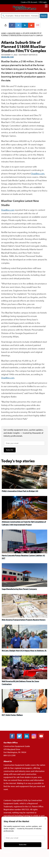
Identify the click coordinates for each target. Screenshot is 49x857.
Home (3, 33)
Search (43, 16)
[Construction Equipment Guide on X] (20, 738)
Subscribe (9, 450)
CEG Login (43, 2)
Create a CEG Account (29, 2)
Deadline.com (7, 57)
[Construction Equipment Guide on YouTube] (42, 738)
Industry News (14, 33)
